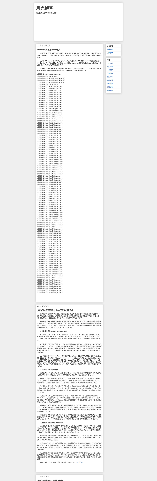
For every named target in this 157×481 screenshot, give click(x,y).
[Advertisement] (78, 27)
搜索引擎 (110, 83)
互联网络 (110, 73)
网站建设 (110, 77)
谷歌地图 (110, 49)
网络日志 (110, 80)
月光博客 (44, 8)
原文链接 (79, 462)
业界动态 (110, 63)
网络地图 (110, 90)
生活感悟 (110, 70)
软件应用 (110, 66)
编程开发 (110, 87)
